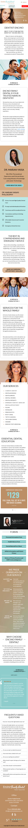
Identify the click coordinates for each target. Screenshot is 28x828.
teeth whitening (11, 419)
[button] (12, 703)
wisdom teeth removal (13, 424)
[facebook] (12, 815)
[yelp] (15, 815)
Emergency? (25, 6)
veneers (7, 421)
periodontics (9, 412)
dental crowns (10, 398)
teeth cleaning (21, 129)
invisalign (8, 410)
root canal (9, 414)
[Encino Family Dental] (7, 2)
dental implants (10, 400)
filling (7, 407)
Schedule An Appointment (12, 6)
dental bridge (10, 395)
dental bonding (10, 393)
